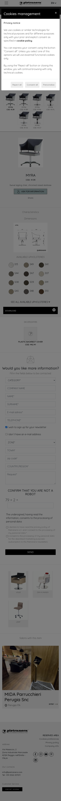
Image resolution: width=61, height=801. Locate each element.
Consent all (32, 84)
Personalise (48, 84)
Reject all (16, 84)
